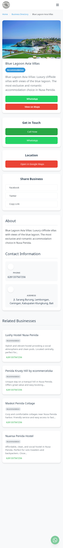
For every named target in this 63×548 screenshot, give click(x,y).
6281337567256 (17, 277)
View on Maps (32, 106)
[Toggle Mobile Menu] (57, 5)
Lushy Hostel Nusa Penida (21, 335)
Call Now (32, 131)
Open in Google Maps (32, 164)
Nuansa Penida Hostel (19, 436)
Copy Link (14, 203)
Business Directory (20, 14)
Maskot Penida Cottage (20, 403)
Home (5, 14)
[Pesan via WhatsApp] (55, 540)
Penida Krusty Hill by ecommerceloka (29, 371)
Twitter (13, 195)
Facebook (14, 187)
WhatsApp (32, 98)
